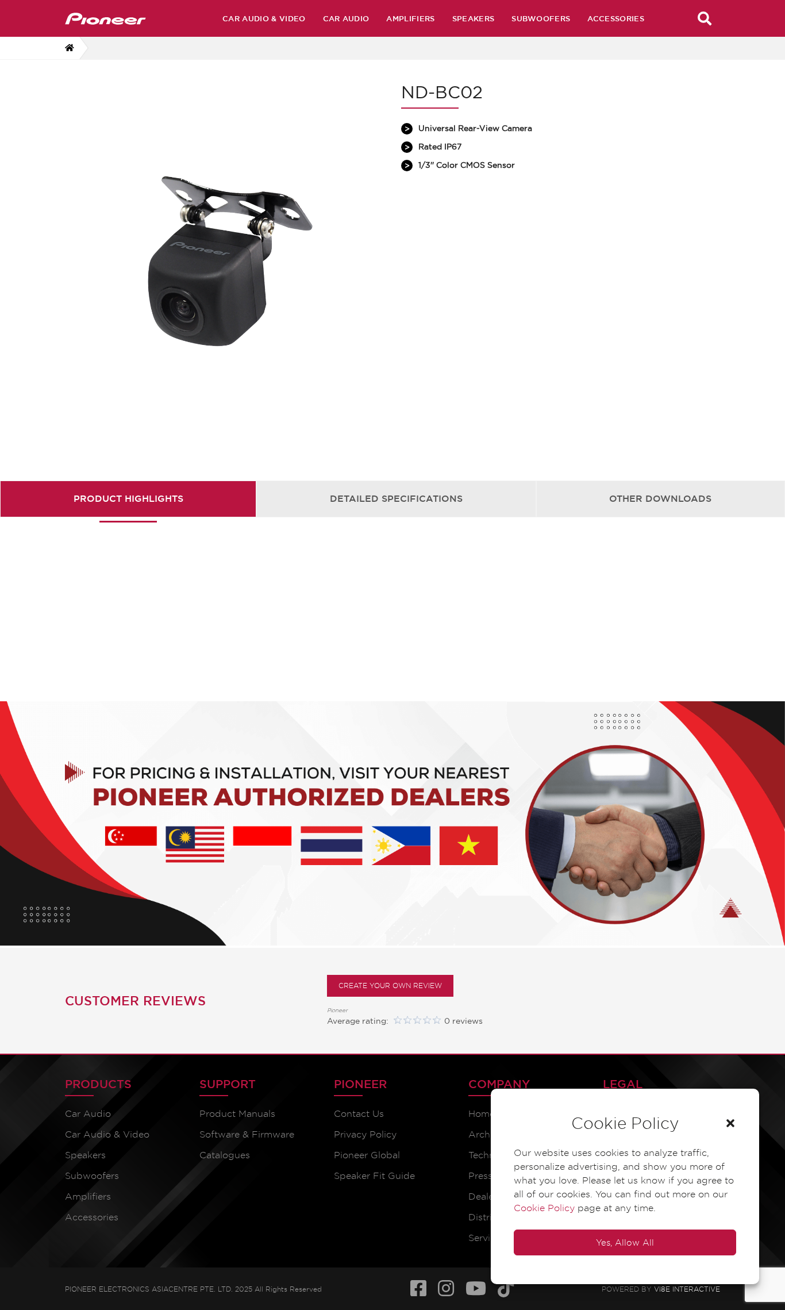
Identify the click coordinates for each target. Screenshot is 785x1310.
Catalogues (224, 1155)
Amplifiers (410, 18)
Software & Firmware (246, 1134)
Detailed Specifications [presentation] (396, 498)
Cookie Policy (544, 1208)
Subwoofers (540, 18)
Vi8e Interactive (687, 1286)
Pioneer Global (367, 1155)
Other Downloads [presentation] (660, 498)
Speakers (473, 18)
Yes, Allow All (625, 1242)
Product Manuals (237, 1114)
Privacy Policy (365, 1134)
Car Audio (346, 18)
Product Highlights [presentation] (128, 498)
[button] (730, 1123)
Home (481, 1114)
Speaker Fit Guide (374, 1176)
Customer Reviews (135, 1001)
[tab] (128, 499)
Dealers (485, 1196)
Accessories (615, 18)
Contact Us (359, 1114)
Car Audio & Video (263, 18)
